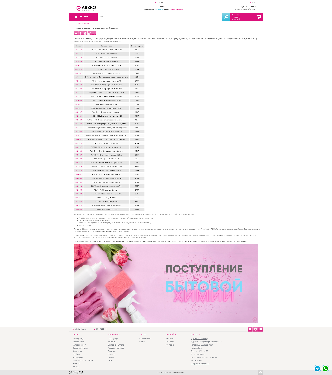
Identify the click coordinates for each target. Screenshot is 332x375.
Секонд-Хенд (78, 339)
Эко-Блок (76, 364)
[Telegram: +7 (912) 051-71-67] (317, 368)
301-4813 (78, 85)
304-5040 (78, 178)
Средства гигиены (80, 348)
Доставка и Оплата (116, 345)
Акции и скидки (177, 9)
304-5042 (78, 182)
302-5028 (78, 151)
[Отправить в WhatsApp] (90, 33)
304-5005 (78, 174)
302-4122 (78, 104)
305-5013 (78, 163)
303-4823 (78, 135)
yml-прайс (170, 345)
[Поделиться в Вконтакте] (76, 33)
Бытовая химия (79, 345)
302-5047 (78, 198)
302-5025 (78, 143)
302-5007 (78, 147)
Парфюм (76, 354)
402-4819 (78, 58)
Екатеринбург (145, 339)
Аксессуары (78, 357)
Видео (166, 9)
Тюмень (142, 342)
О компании (149, 9)
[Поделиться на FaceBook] (80, 33)
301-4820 (78, 89)
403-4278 (78, 69)
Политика (112, 351)
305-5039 (78, 194)
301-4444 (78, 77)
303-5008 (78, 132)
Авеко (79, 23)
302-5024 (78, 81)
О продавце (113, 339)
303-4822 (78, 159)
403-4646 (78, 61)
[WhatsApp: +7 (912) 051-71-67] (325, 368)
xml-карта (170, 342)
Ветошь (76, 367)
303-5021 (78, 155)
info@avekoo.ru (80, 329)
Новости (87, 23)
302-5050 (78, 202)
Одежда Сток (78, 342)
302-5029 (78, 120)
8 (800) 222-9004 (247, 6)
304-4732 (78, 124)
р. (240, 19)
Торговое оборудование (83, 360)
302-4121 (78, 108)
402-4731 (78, 54)
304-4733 (78, 128)
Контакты (159, 9)
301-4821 (78, 93)
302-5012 (78, 186)
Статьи (111, 357)
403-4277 (78, 65)
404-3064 (78, 209)
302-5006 (78, 100)
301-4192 (78, 96)
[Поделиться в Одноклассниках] (85, 33)
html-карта (170, 339)
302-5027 (78, 112)
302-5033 (78, 190)
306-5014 (78, 206)
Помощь (111, 354)
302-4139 (78, 73)
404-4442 (78, 50)
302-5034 (78, 170)
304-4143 (78, 139)
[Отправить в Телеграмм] (94, 33)
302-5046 (78, 167)
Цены (110, 360)
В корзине (235, 15)
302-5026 (78, 116)
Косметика (77, 351)
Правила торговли (116, 348)
